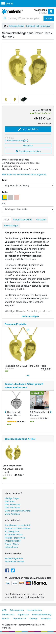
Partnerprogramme (14, 558)
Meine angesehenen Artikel (17, 510)
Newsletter (46, 618)
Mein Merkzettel (12, 507)
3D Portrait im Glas (14, 534)
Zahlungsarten (17, 610)
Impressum (23, 614)
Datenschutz (8, 614)
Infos (6, 219)
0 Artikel (43, 13)
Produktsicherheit (22, 219)
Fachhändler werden (14, 561)
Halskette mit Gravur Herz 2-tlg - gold (25, 365)
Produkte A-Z (19, 618)
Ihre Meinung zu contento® (18, 525)
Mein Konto (10, 501)
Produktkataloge (13, 541)
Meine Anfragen (12, 514)
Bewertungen (11, 225)
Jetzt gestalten (29, 129)
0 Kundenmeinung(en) (16, 140)
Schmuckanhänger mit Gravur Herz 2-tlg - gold (13, 468)
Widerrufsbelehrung (41, 614)
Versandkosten (34, 610)
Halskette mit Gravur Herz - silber (13, 415)
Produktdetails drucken (29, 151)
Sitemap (33, 618)
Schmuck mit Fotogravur (38, 26)
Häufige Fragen (12, 498)
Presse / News (12, 544)
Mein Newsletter (12, 504)
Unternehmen (11, 547)
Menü (9, 3)
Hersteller (41, 219)
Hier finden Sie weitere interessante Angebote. (24, 174)
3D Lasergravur (12, 531)
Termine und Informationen (17, 528)
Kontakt (5, 618)
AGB (4, 610)
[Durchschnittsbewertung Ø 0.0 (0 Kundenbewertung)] (9, 138)
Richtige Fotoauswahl (15, 537)
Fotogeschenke (16, 26)
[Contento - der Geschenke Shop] (11, 11)
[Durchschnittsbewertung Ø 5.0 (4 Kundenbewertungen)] (12, 421)
